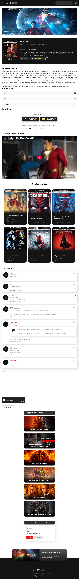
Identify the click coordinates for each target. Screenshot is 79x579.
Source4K (13, 322)
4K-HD (11, 3)
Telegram (33, 129)
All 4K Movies (37, 44)
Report (54, 125)
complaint (19, 278)
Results (39, 537)
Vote (29, 537)
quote (14, 278)
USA (27, 47)
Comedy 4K (45, 44)
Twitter (43, 576)
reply (11, 278)
